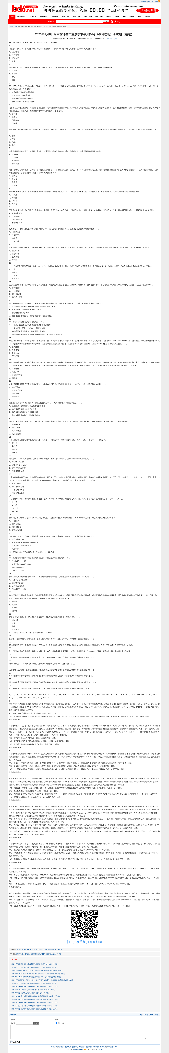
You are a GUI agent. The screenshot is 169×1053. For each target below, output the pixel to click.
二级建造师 (32, 16)
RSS (156, 1)
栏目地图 (96, 1047)
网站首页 (54, 1047)
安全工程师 (77, 16)
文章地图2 (110, 1047)
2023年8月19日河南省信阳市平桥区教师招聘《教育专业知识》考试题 (38, 954)
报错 (115, 39)
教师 (124, 16)
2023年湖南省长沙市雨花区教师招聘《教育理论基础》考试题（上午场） (35, 999)
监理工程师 (65, 16)
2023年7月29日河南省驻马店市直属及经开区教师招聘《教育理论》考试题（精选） (39, 974)
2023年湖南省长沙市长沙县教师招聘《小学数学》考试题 (30, 993)
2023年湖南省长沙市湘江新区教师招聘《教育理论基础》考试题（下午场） (36, 996)
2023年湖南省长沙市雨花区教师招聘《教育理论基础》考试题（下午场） (35, 1006)
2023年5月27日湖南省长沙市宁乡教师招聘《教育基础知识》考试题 (33, 990)
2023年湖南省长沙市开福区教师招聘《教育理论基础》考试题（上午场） (35, 1009)
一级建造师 (21, 16)
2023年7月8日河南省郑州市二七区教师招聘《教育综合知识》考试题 (34, 967)
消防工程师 (88, 16)
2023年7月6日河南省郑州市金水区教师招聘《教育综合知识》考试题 (34, 983)
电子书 (132, 16)
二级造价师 (54, 16)
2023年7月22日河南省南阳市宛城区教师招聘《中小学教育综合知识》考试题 (36, 977)
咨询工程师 (99, 16)
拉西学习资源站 (78, 1049)
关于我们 (61, 1047)
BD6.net (100, 1049)
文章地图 (103, 1047)
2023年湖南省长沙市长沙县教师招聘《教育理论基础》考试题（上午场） (35, 1002)
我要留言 (151, 1)
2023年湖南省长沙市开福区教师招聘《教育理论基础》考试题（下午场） (35, 986)
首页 (12, 16)
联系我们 (82, 1047)
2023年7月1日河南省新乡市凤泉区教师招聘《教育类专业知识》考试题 (39, 949)
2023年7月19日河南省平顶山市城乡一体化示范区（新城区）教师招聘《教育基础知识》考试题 (42, 980)
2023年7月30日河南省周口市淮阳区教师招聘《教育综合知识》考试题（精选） (37, 970)
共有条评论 (144, 1015)
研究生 (109, 16)
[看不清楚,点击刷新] (36, 1023)
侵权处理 (68, 1047)
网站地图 (89, 1047)
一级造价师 (43, 16)
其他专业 (147, 16)
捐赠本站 (144, 1)
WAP (116, 1047)
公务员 (117, 16)
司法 (139, 16)
